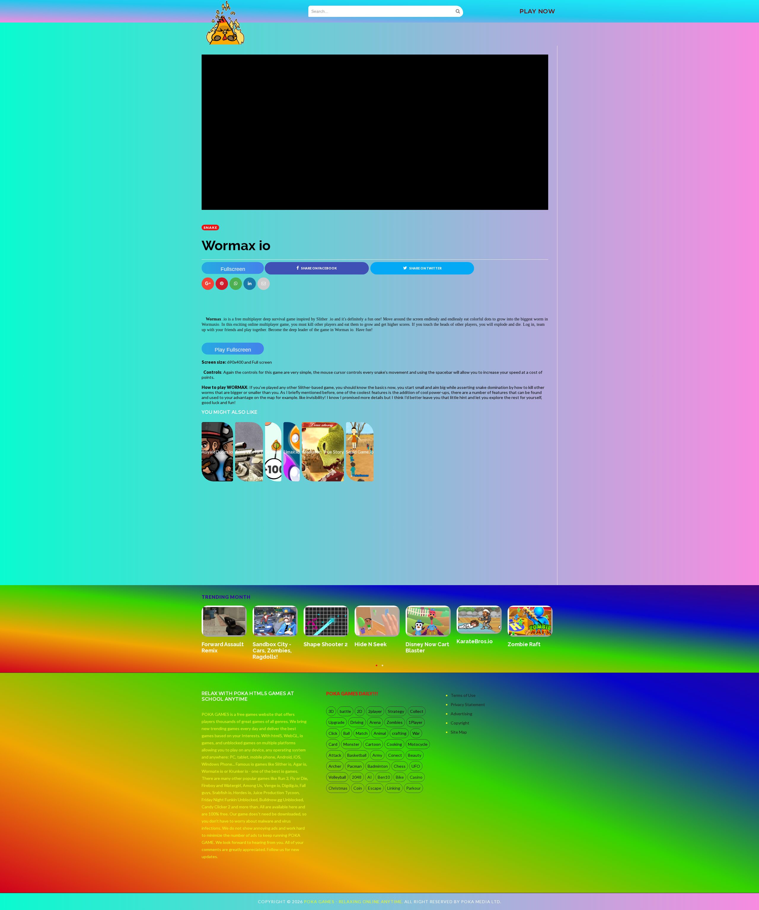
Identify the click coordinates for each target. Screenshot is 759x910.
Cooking (394, 744)
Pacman (354, 766)
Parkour (413, 788)
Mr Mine (518, 638)
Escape (374, 788)
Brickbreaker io (477, 644)
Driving (356, 722)
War (416, 733)
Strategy (396, 711)
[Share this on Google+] (208, 283)
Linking (393, 788)
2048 (356, 777)
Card (333, 744)
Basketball (356, 755)
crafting (399, 733)
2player (375, 711)
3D (331, 711)
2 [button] (382, 668)
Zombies (395, 722)
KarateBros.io (322, 641)
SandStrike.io (423, 644)
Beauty (414, 755)
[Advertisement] (246, 568)
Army (377, 755)
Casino (416, 777)
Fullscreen (233, 269)
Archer (335, 766)
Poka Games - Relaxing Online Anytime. (354, 901)
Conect (395, 755)
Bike (400, 777)
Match (362, 733)
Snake (210, 227)
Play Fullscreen (233, 350)
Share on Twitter (425, 268)
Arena (375, 722)
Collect (416, 711)
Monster (351, 744)
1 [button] (377, 668)
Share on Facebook (318, 268)
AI (369, 777)
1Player (415, 722)
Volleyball (337, 777)
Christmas (338, 788)
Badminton (378, 766)
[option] (227, 627)
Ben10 (384, 777)
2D (359, 711)
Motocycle (418, 744)
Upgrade (337, 722)
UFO (416, 766)
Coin (357, 788)
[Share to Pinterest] (263, 283)
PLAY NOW (537, 11)
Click (333, 733)
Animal (380, 733)
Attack (335, 755)
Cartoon (373, 744)
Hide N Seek (218, 644)
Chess (400, 766)
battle (345, 711)
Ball (346, 733)
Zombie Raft (371, 644)
